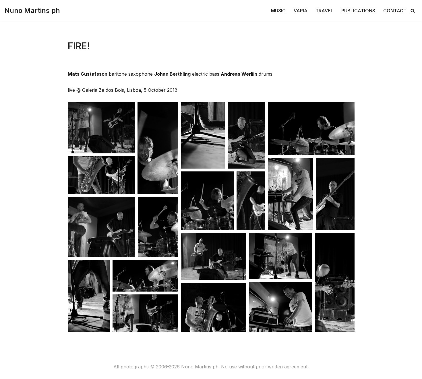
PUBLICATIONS (358, 10)
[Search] (413, 11)
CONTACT (394, 10)
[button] (101, 127)
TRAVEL (324, 10)
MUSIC (278, 10)
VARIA (300, 10)
